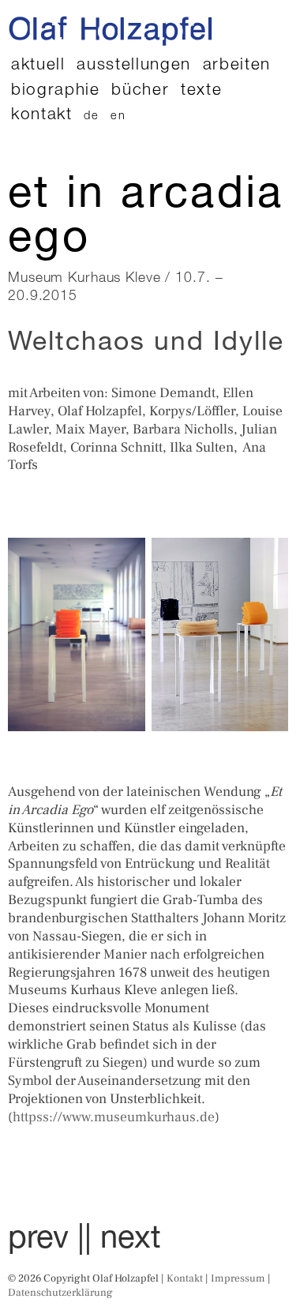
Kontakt (42, 115)
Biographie (55, 91)
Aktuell (38, 66)
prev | (46, 1240)
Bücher (140, 91)
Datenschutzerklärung (60, 1292)
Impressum (238, 1278)
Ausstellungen (134, 66)
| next (122, 1240)
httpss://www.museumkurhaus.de (114, 1117)
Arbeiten (237, 66)
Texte (201, 91)
